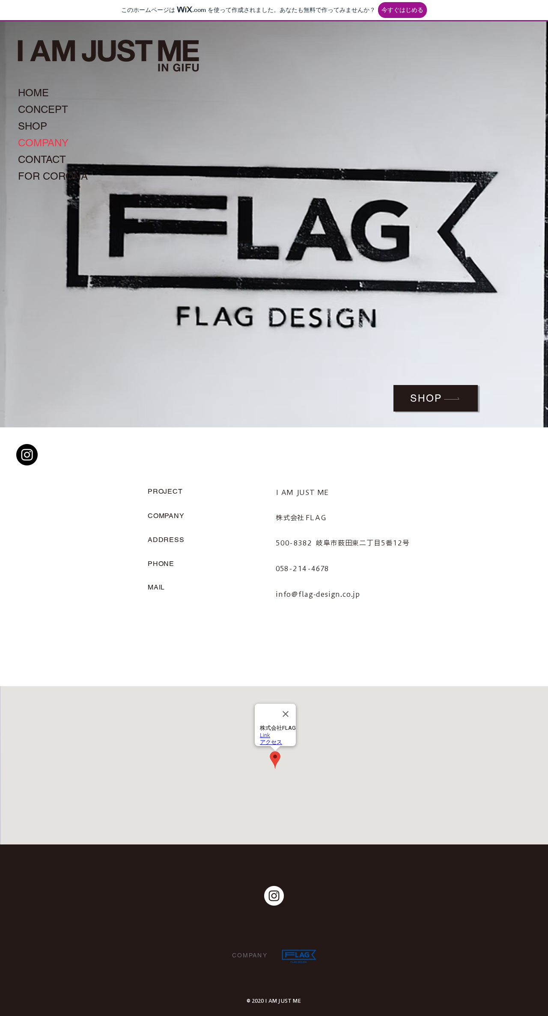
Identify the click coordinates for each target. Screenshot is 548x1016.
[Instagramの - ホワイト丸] (274, 896)
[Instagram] (27, 454)
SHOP (32, 126)
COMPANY (43, 142)
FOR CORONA (53, 176)
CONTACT (42, 159)
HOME (33, 92)
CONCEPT (43, 109)
